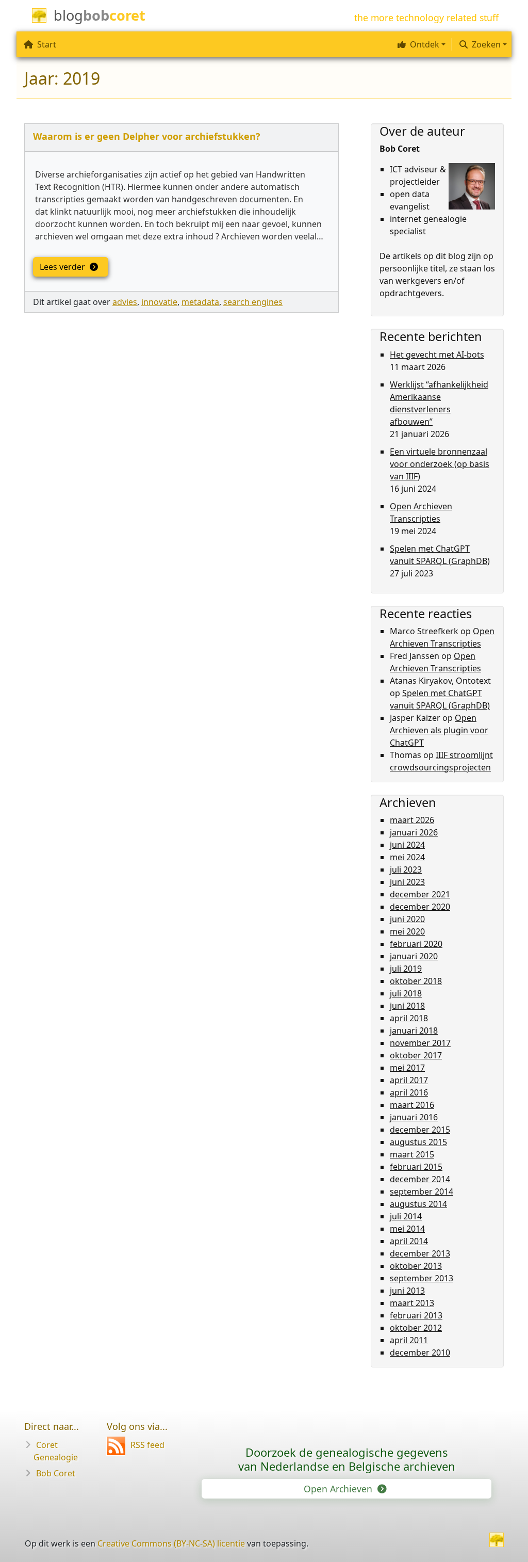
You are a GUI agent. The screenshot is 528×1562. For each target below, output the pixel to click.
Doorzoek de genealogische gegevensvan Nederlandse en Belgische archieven (346, 1459)
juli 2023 (406, 869)
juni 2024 (407, 844)
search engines (253, 302)
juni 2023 (407, 882)
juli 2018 (406, 993)
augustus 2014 (418, 1204)
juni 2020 (407, 919)
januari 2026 (414, 832)
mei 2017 (407, 1067)
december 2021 (420, 894)
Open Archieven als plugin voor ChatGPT (439, 730)
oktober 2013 (416, 1265)
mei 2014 (407, 1228)
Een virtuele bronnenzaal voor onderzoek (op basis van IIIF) (439, 464)
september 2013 (421, 1278)
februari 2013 (416, 1315)
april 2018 (409, 1018)
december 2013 (420, 1253)
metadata (200, 302)
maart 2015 (412, 1154)
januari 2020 (414, 956)
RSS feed (147, 1445)
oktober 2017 (416, 1055)
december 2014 (420, 1179)
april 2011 (409, 1340)
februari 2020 (416, 943)
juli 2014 (406, 1216)
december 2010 (420, 1352)
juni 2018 (407, 1005)
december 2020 (420, 906)
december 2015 (420, 1129)
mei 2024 (407, 857)
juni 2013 (407, 1290)
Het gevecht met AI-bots (437, 354)
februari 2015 (416, 1166)
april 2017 (409, 1080)
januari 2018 (414, 1030)
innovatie (159, 302)
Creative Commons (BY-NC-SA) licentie (171, 1543)
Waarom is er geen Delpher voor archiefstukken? (146, 136)
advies (124, 302)
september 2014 (421, 1191)
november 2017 (420, 1043)
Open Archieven (339, 1489)
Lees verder (63, 266)
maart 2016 (412, 1104)
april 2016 (409, 1092)
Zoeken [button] (486, 44)
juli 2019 (406, 968)
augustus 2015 (418, 1142)
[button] (420, 44)
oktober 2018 (416, 981)
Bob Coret (55, 1473)
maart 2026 (412, 820)
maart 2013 (412, 1303)
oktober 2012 (416, 1327)
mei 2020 (407, 931)
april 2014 (409, 1241)
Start (46, 44)
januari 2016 (414, 1117)
